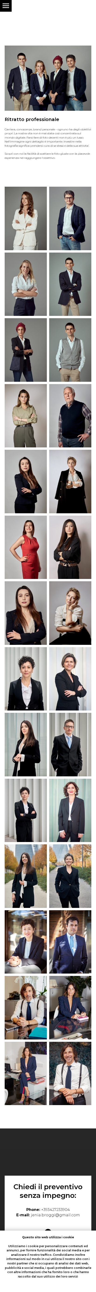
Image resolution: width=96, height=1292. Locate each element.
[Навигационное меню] (6, 6)
